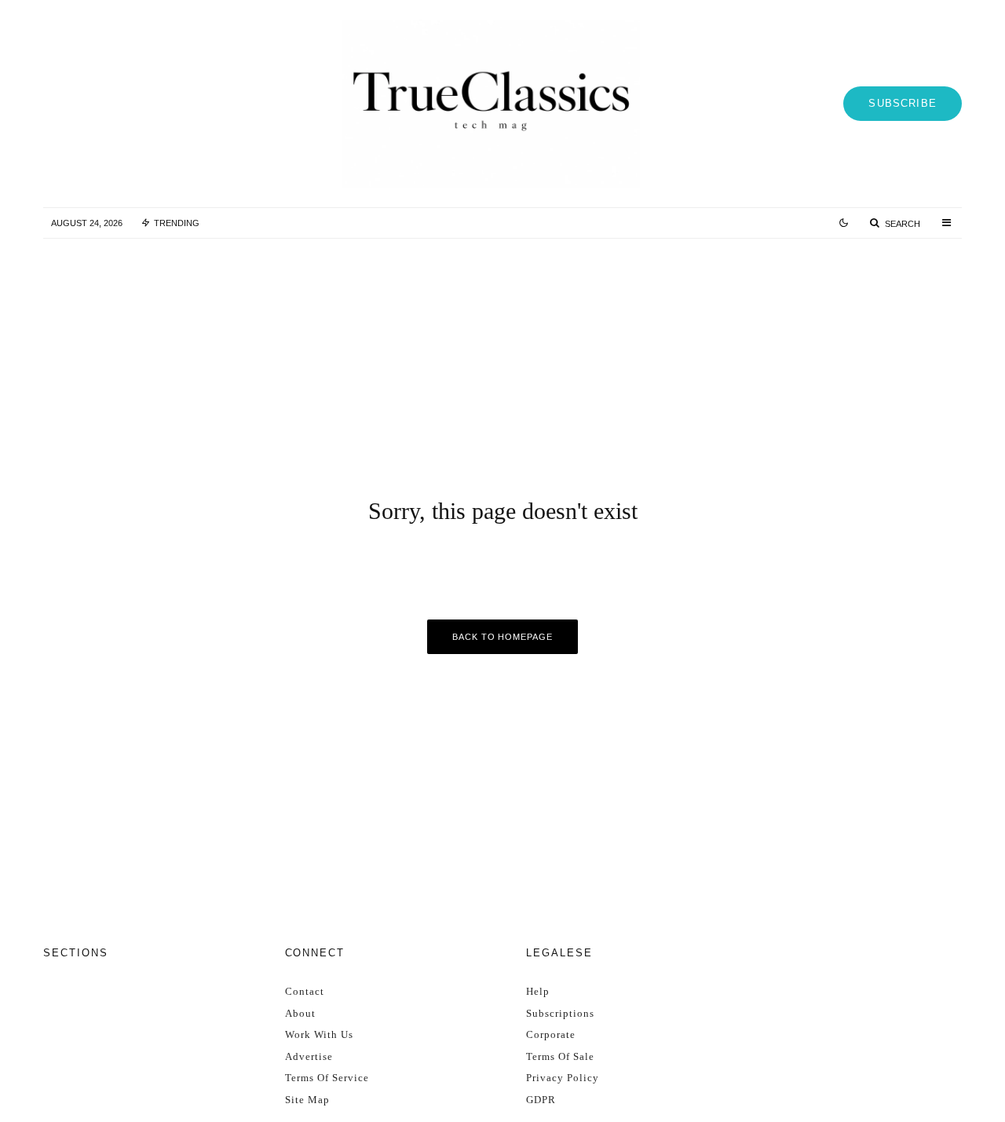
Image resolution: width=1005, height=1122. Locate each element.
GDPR (541, 1100)
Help (538, 991)
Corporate (551, 1034)
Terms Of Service (327, 1078)
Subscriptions (560, 1013)
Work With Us (319, 1034)
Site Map (307, 1100)
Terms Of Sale (560, 1056)
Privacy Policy (562, 1078)
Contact (304, 991)
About (300, 1013)
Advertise (309, 1056)
